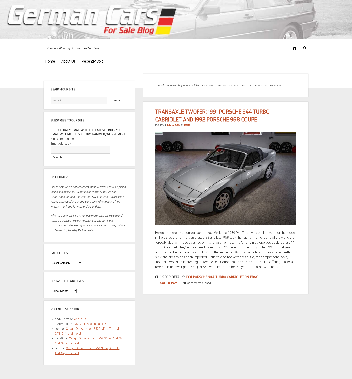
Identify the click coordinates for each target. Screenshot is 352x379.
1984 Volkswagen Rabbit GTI (91, 323)
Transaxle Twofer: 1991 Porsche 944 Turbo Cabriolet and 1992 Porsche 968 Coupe (212, 115)
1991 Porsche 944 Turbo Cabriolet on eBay (222, 277)
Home (50, 61)
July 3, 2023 (173, 125)
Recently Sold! (93, 61)
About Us (68, 61)
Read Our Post (169, 284)
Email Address (61, 143)
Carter (187, 125)
